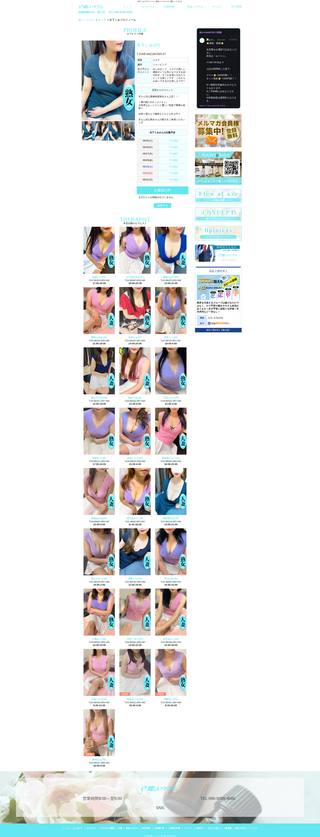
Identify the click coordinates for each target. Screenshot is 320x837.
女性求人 (200, 828)
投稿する (162, 205)
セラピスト (148, 6)
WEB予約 (146, 828)
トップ (127, 6)
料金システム (195, 6)
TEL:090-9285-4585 (120, 12)
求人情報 (236, 6)
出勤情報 (169, 6)
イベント (217, 6)
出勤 (120, 828)
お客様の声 (159, 828)
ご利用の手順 (174, 828)
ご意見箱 (228, 828)
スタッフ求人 (214, 828)
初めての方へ (241, 828)
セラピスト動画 (107, 828)
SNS (160, 808)
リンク (254, 828)
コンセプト (78, 828)
